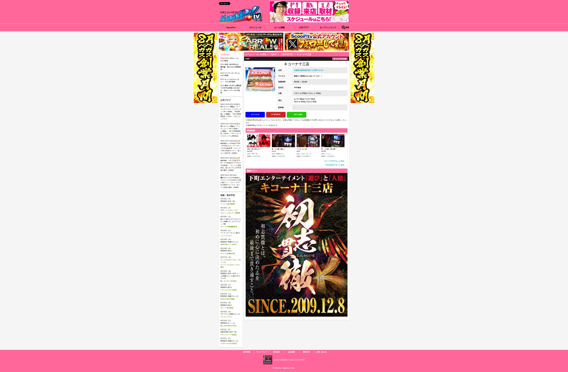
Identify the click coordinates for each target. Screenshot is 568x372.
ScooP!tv (231, 27)
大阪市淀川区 (287, 54)
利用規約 (276, 352)
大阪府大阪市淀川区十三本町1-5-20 (308, 70)
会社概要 (291, 352)
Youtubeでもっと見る (334, 165)
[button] (314, 48)
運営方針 (306, 352)
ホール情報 (279, 27)
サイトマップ (261, 352)
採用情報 (246, 352)
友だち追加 (298, 114)
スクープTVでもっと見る (334, 161)
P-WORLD (275, 114)
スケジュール (255, 27)
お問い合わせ (321, 352)
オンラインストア (328, 27)
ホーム (249, 54)
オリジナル (255, 114)
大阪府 (273, 54)
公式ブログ (304, 27)
